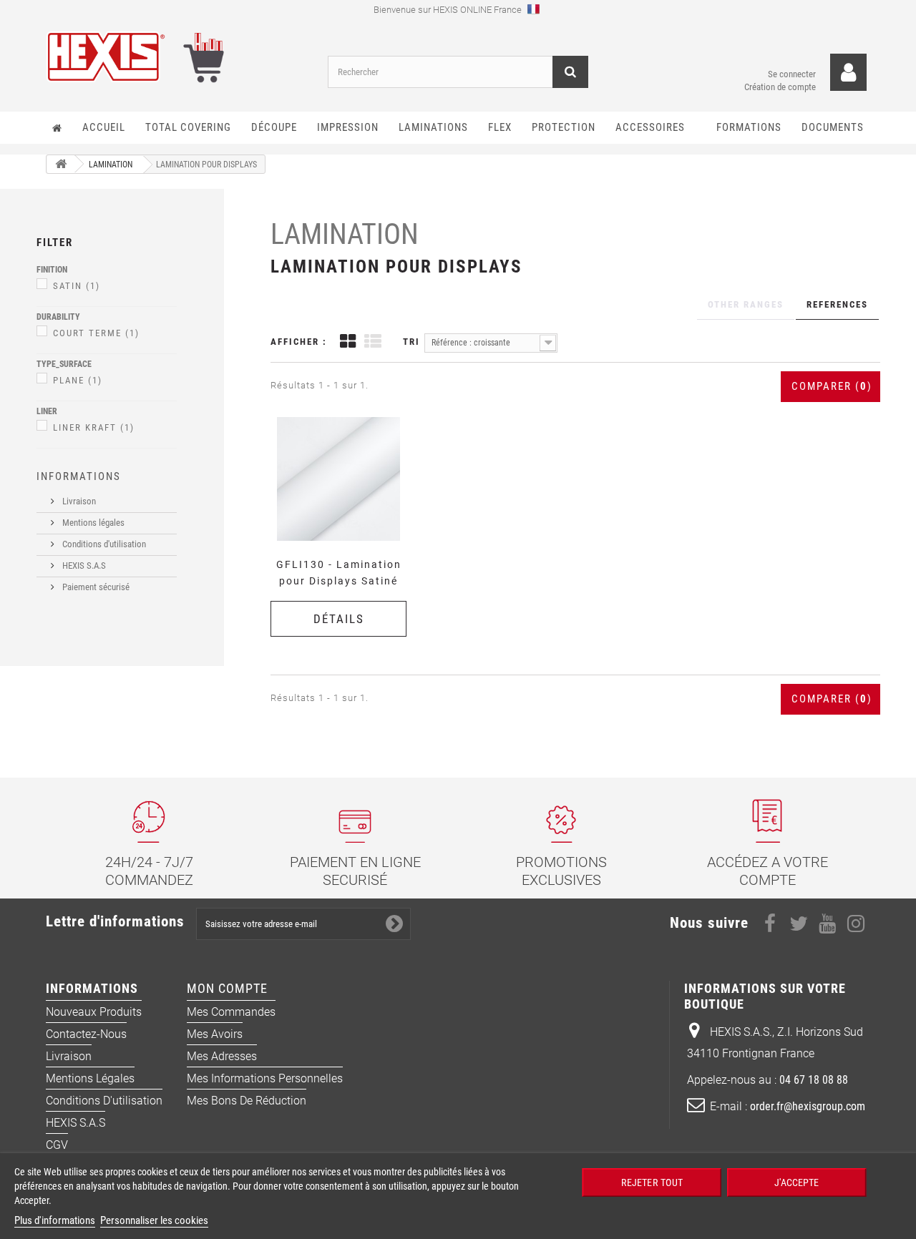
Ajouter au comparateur (343, 416)
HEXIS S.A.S (83, 565)
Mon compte (227, 988)
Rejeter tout (652, 1182)
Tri (411, 341)
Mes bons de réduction (246, 1100)
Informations (78, 476)
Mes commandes (231, 1012)
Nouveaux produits (94, 1012)
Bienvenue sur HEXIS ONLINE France (449, 9)
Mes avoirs (215, 1034)
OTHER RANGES (746, 304)
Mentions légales (92, 522)
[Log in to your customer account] (848, 72)
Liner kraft (94, 427)
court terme (96, 333)
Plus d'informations (54, 1220)
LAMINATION (345, 234)
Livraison (78, 501)
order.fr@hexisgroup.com (807, 1106)
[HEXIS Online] (176, 57)
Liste (372, 343)
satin (76, 285)
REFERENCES (837, 304)
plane (77, 380)
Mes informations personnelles (265, 1078)
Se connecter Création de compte (780, 80)
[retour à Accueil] (60, 164)
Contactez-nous (86, 1034)
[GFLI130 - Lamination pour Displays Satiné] (338, 478)
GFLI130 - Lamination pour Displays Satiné (338, 573)
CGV (57, 1145)
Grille (348, 343)
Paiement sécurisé (95, 587)
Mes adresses (222, 1056)
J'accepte (796, 1182)
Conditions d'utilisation (103, 544)
